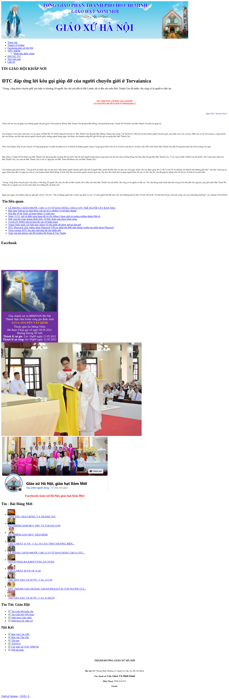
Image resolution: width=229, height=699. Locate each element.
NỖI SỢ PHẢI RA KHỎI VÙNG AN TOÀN (31, 561)
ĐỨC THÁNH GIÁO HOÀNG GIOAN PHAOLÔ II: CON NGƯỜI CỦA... (47, 589)
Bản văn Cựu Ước (20, 634)
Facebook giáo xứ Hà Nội (20, 48)
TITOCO (16, 643)
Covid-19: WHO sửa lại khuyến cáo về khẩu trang (33, 222)
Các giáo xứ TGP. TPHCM (24, 646)
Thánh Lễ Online (15, 45)
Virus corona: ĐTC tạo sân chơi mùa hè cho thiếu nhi (34, 230)
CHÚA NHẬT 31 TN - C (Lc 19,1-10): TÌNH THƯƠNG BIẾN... (41, 543)
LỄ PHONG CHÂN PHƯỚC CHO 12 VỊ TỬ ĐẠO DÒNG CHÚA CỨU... (46, 552)
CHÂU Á (24, 696)
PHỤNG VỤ (14, 56)
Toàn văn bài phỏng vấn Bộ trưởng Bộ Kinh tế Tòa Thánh (37, 233)
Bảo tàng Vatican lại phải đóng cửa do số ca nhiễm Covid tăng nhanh (42, 210)
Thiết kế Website (9, 696)
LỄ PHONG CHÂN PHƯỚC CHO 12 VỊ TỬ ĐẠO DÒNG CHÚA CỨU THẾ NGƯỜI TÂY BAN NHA (61, 208)
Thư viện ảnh (14, 59)
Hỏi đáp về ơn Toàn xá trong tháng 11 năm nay (31, 213)
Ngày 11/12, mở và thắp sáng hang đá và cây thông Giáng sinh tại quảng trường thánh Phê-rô (54, 216)
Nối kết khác (17, 650)
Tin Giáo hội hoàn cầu (22, 611)
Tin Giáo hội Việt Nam (22, 614)
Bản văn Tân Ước (20, 637)
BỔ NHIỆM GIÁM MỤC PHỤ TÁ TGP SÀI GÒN (34, 525)
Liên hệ (11, 62)
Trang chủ (12, 42)
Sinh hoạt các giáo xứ (22, 620)
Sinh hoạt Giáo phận (21, 617)
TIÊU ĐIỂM (13, 51)
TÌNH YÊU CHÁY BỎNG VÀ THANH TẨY (32, 516)
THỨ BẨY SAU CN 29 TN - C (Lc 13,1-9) (30, 580)
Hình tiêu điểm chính (24, 53)
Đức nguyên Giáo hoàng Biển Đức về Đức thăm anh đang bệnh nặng (42, 219)
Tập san (15, 640)
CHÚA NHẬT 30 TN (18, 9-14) (24, 570)
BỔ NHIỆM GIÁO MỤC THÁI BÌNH (28, 534)
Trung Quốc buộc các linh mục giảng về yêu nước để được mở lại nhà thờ (44, 224)
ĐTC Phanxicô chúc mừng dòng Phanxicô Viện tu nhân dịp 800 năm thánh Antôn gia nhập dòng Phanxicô (61, 227)
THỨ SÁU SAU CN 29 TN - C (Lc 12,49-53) (31, 598)
